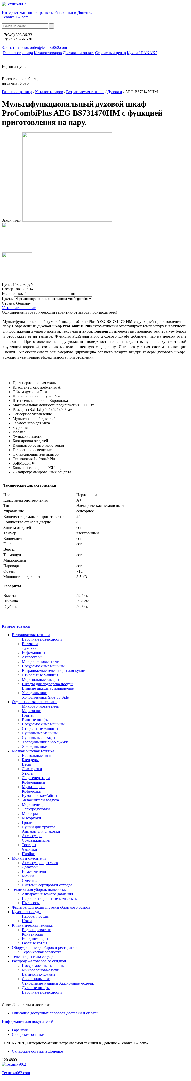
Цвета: (7, 298)
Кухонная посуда (26, 912)
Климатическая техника (32, 925)
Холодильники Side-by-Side (45, 697)
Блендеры (30, 760)
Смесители (31, 880)
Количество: (12, 293)
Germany (23, 303)
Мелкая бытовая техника (33, 751)
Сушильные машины (40, 733)
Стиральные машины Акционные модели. (58, 983)
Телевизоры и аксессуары (33, 956)
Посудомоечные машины (43, 666)
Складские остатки (28, 1034)
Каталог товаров (48, 53)
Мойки (28, 876)
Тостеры (29, 845)
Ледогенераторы (36, 778)
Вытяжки (30, 644)
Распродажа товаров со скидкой (39, 961)
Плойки (28, 854)
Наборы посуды (35, 916)
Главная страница (18, 53)
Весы (26, 764)
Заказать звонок (15, 47)
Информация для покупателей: (28, 1021)
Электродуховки (36, 809)
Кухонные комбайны (39, 795)
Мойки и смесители (29, 858)
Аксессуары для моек (40, 863)
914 (30, 289)
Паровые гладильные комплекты (50, 898)
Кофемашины (33, 652)
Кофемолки (31, 791)
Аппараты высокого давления (47, 894)
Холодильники (34, 693)
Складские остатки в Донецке (37, 1051)
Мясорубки (31, 818)
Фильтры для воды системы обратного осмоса (51, 907)
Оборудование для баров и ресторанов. (45, 947)
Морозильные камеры (40, 679)
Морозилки (31, 711)
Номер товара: (14, 289)
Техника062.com (16, 1073)
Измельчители (34, 871)
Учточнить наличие (19, 308)
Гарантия (20, 1030)
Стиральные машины (40, 675)
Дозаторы (30, 867)
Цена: (7, 284)
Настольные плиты (38, 755)
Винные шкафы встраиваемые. (48, 688)
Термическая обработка (42, 952)
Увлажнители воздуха (40, 800)
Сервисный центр (110, 53)
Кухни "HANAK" (142, 53)
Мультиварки (33, 787)
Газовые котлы (34, 943)
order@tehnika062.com (48, 47)
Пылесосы (31, 903)
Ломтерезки (32, 769)
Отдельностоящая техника (34, 702)
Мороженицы (33, 804)
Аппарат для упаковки (41, 831)
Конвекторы (32, 934)
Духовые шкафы (36, 988)
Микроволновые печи (40, 661)
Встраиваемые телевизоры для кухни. (54, 670)
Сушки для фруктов (39, 827)
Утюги (27, 773)
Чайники (29, 849)
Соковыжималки (36, 840)
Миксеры (30, 813)
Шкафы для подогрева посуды (47, 684)
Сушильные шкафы (38, 737)
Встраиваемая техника (85, 92)
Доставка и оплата (78, 53)
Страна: (8, 303)
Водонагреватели (36, 930)
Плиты (28, 715)
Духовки (114, 92)
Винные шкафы (35, 720)
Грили (27, 822)
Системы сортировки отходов (47, 885)
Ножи (27, 921)
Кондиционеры (35, 939)
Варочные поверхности (42, 639)
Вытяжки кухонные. (39, 974)
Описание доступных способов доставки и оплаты (55, 1013)
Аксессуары (32, 657)
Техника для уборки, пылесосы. (39, 889)
